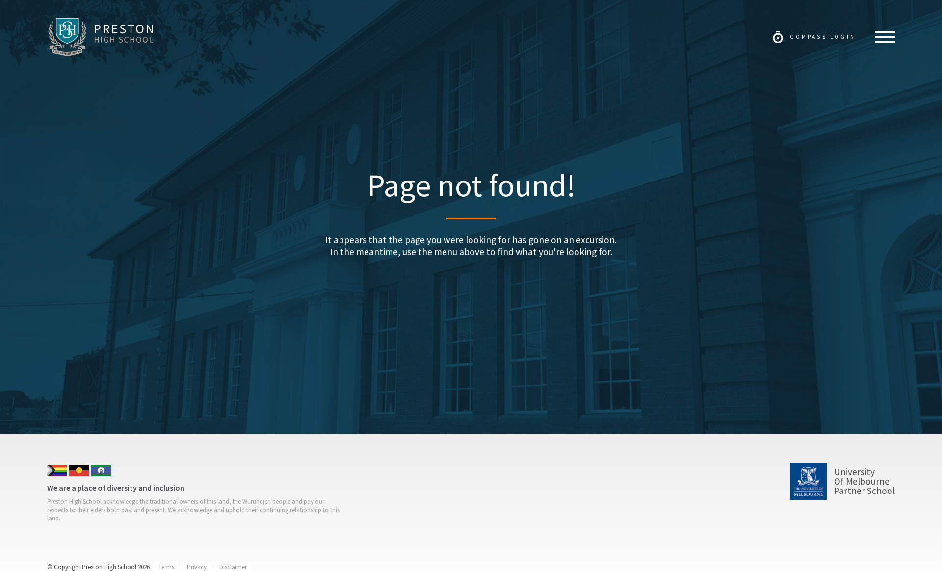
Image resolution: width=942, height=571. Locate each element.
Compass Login (823, 36)
